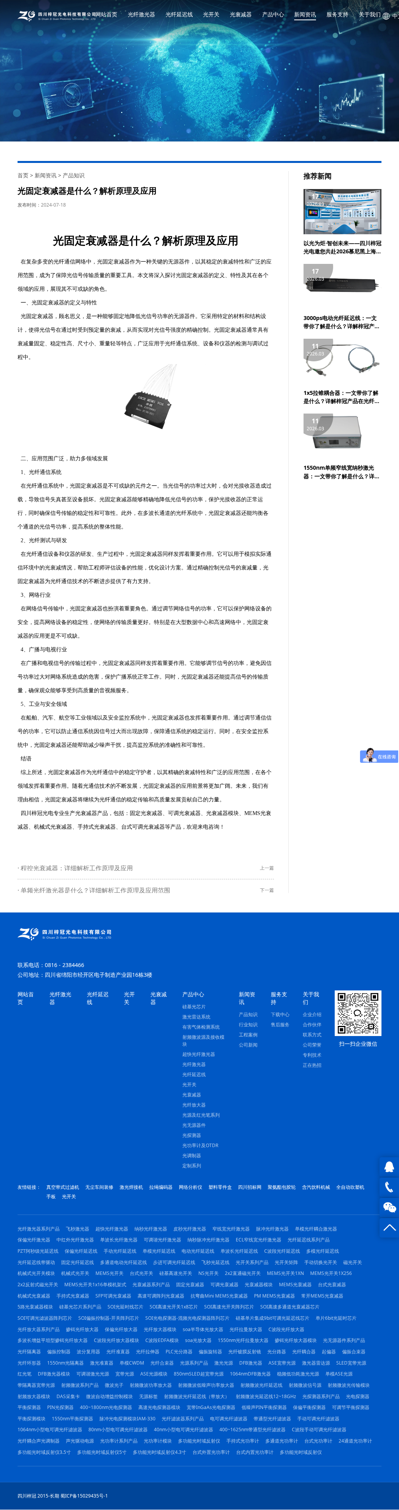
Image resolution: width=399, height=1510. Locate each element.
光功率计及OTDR (200, 1145)
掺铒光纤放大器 (82, 1329)
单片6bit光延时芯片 (336, 1318)
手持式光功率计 (242, 1441)
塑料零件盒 (220, 1187)
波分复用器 (88, 1351)
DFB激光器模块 (54, 1373)
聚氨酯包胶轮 (282, 1187)
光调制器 (191, 1155)
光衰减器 (241, 14)
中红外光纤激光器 (75, 1239)
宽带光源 (124, 1373)
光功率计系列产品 (119, 1441)
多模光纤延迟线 (322, 1251)
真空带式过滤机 (62, 1187)
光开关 (211, 14)
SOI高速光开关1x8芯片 (174, 1306)
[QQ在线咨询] (389, 1167)
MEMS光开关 (109, 1273)
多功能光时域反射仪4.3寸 (159, 1452)
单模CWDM (132, 1363)
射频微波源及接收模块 (203, 1040)
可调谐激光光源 (92, 1373)
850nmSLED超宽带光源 (199, 1373)
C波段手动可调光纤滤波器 (319, 1429)
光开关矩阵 (286, 1262)
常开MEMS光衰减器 (322, 1296)
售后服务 (280, 1024)
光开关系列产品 (252, 1262)
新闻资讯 (305, 14)
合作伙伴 (312, 1024)
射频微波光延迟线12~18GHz (266, 1396)
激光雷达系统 (196, 1016)
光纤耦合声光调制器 (39, 1441)
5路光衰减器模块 (35, 1306)
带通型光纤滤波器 (272, 1418)
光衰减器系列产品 (151, 1284)
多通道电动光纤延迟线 (123, 1262)
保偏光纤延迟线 (81, 1251)
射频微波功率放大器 (151, 1385)
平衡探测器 (29, 1407)
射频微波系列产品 (80, 1385)
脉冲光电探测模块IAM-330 (127, 1418)
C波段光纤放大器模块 (116, 1340)
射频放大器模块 (34, 1396)
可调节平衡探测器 (350, 1407)
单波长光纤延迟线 (239, 1251)
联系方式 (312, 1034)
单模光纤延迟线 (159, 1251)
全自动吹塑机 (350, 1187)
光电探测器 (357, 1396)
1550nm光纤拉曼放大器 (243, 1340)
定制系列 (191, 1165)
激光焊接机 (131, 1187)
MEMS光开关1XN (285, 1273)
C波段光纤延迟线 (282, 1251)
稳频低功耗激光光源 (298, 1373)
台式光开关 (141, 1273)
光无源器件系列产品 (344, 1340)
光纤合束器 (162, 1363)
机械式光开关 (75, 1273)
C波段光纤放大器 (286, 1329)
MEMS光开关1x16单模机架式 (95, 1284)
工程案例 (248, 1034)
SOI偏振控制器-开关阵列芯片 (108, 1318)
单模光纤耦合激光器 (316, 1228)
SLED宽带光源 (351, 1363)
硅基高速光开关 (175, 1273)
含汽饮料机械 (316, 1187)
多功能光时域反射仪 (199, 1441)
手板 (51, 1196)
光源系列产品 (194, 1363)
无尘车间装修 (99, 1187)
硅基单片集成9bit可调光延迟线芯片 (272, 1318)
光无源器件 (194, 1125)
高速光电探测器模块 (159, 1407)
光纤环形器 (29, 1363)
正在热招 (312, 1065)
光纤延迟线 (179, 14)
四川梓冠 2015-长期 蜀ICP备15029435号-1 (63, 1495)
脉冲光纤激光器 (272, 1228)
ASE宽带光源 (282, 1363)
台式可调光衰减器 (143, 827)
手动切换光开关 (320, 1262)
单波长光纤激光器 (119, 1239)
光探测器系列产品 (321, 1396)
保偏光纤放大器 (121, 1329)
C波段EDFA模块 (162, 1340)
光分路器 (276, 1351)
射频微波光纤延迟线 (261, 1385)
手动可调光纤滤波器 (318, 1418)
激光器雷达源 (316, 1363)
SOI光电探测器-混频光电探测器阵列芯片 (187, 1318)
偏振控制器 (59, 1351)
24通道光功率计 (355, 1441)
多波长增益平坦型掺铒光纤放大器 (53, 1340)
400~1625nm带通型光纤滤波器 (252, 1429)
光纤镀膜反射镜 (244, 1351)
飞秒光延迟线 (215, 1262)
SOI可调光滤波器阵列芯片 (45, 1318)
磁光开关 (352, 1262)
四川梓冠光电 (37, 813)
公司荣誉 (312, 1044)
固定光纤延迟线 (77, 1262)
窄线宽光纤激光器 (231, 1228)
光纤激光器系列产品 (39, 1228)
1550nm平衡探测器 (72, 1418)
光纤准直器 (118, 1351)
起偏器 (329, 1351)
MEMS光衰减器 (295, 1284)
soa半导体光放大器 (203, 1329)
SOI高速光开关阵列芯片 (229, 1306)
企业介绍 (312, 1014)
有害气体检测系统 (201, 1027)
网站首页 (106, 14)
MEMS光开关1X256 (331, 1273)
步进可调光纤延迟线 (174, 1262)
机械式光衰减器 (53, 827)
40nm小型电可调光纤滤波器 (183, 1429)
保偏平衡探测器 (309, 1407)
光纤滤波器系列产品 (183, 1418)
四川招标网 (249, 1187)
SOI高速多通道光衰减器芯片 (290, 1306)
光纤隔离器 (29, 1351)
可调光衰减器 (184, 813)
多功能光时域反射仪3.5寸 (44, 1452)
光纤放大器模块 (160, 1329)
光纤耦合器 (304, 1351)
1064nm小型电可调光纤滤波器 (50, 1429)
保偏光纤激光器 (34, 1239)
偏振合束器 (353, 1351)
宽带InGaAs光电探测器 (211, 1407)
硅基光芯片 (194, 1006)
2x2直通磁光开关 (243, 1273)
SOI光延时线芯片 (125, 1306)
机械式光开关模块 (36, 1273)
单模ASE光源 (339, 1373)
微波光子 (114, 1385)
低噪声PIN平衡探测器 (264, 1407)
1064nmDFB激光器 (250, 1373)
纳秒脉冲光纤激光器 (208, 1239)
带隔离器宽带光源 (36, 1385)
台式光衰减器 (332, 1284)
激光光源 (223, 1363)
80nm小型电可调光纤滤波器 (118, 1429)
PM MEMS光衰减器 (274, 1296)
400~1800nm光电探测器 (106, 1407)
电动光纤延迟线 (198, 1251)
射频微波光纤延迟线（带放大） (197, 1396)
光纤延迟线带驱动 (36, 1262)
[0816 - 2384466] (389, 1187)
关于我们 (370, 14)
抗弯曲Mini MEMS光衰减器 (219, 1296)
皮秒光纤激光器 (189, 1228)
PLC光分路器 (179, 1351)
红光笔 (25, 1373)
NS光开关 (208, 1273)
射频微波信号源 (305, 1385)
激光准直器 (101, 1363)
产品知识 (74, 175)
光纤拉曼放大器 (246, 1329)
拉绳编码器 (161, 1187)
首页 (23, 175)
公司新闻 (248, 1044)
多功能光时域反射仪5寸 (102, 1452)
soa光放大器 (198, 1340)
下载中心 (280, 1014)
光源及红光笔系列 (201, 1115)
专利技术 (312, 1055)
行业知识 (248, 1024)
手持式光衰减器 (97, 827)
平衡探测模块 (32, 1418)
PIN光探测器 (60, 1407)
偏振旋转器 (210, 1351)
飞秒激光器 (77, 1228)
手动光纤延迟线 (120, 1251)
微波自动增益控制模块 (109, 1396)
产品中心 (273, 14)
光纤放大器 (194, 1105)
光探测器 (191, 1135)
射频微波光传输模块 (349, 1385)
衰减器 (121, 261)
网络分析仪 (190, 1187)
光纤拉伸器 (147, 1351)
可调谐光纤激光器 (162, 1239)
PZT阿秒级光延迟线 (38, 1251)
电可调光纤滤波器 (228, 1418)
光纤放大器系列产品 (39, 1329)
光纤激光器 (141, 14)
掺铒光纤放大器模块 (296, 1340)
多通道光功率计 (281, 1441)
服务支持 (337, 14)
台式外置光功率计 (211, 1452)
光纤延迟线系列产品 (309, 1239)
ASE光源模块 (154, 1373)
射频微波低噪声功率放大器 (206, 1385)
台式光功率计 (318, 1441)
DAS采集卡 (68, 1396)
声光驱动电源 (80, 1441)
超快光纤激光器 (198, 1054)
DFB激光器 (250, 1363)
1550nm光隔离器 (65, 1363)
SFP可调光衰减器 (113, 1296)
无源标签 (148, 1396)
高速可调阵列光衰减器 (161, 1296)
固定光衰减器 (146, 813)
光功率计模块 (158, 1441)
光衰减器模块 (222, 813)
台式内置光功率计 (255, 1452)
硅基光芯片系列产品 (80, 1306)
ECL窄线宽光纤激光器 (258, 1239)
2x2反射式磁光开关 (38, 1284)
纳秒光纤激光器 (150, 1228)
